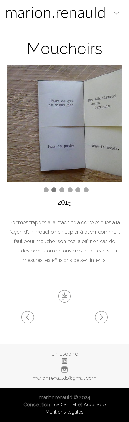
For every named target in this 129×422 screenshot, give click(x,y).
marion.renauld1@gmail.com (64, 378)
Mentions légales (64, 412)
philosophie (64, 354)
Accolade (95, 405)
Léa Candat (64, 405)
